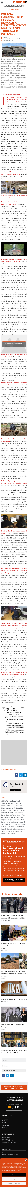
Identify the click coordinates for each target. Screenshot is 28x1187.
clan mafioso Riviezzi (12, 808)
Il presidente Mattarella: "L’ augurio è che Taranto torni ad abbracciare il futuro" (13, 946)
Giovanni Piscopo (9, 817)
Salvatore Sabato (19, 829)
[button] (25, 1160)
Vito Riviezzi (11, 833)
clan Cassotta (15, 806)
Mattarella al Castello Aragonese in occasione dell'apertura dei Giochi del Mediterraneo (13, 918)
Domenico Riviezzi (13, 810)
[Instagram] (17, 2)
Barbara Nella (5, 806)
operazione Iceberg (12, 822)
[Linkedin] (19, 2)
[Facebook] (14, 2)
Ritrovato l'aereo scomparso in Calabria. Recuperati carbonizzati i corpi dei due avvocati (14, 973)
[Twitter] (24, 2)
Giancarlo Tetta (11, 815)
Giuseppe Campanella (13, 820)
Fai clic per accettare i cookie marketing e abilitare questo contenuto (14, 344)
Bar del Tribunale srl (14, 803)
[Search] (26, 2)
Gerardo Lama (12, 813)
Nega (14, 1179)
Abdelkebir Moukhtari (8, 801)
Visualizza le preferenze (14, 1183)
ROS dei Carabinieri (7, 826)
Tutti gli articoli (15, 790)
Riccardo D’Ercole (19, 824)
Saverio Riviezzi (6, 831)
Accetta (14, 1174)
